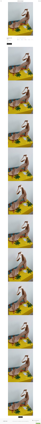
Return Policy (23, 421)
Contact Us (38, 423)
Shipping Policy (27, 421)
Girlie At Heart (20, 1)
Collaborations (19, 421)
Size (7, 40)
